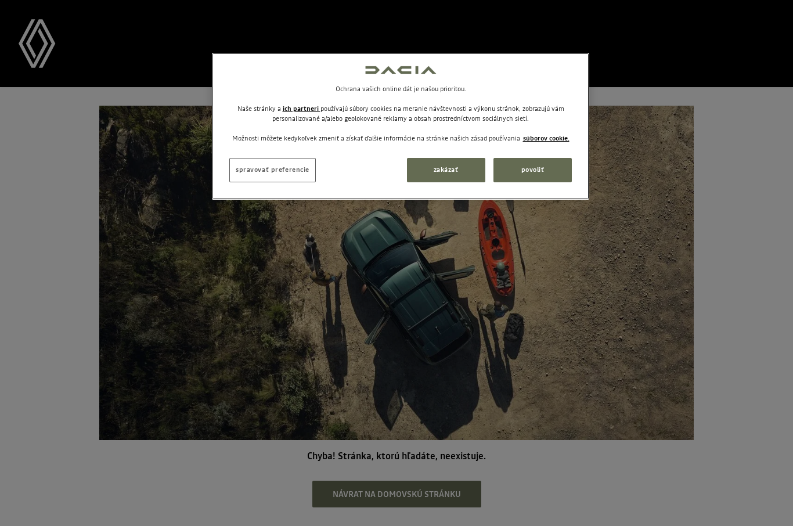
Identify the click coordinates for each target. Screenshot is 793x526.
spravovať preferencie (272, 169)
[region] (400, 126)
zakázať (446, 169)
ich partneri (301, 108)
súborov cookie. (546, 138)
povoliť (533, 169)
